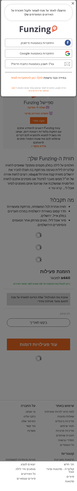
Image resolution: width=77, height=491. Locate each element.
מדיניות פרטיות (35, 90)
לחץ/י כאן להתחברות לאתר (27, 78)
